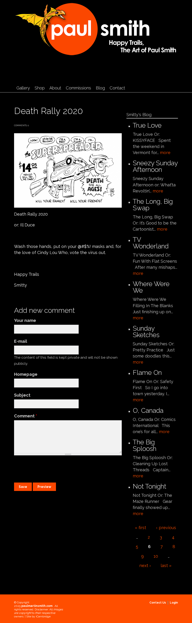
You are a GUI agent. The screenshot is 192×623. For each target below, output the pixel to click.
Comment (25, 415)
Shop (40, 87)
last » (166, 565)
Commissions (78, 87)
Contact (117, 87)
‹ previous (166, 527)
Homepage (25, 374)
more (165, 152)
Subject (22, 395)
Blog (100, 87)
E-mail (20, 341)
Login (174, 602)
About (55, 87)
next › (145, 565)
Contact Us (157, 602)
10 (156, 556)
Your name (25, 320)
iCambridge (43, 616)
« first (140, 527)
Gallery (23, 87)
